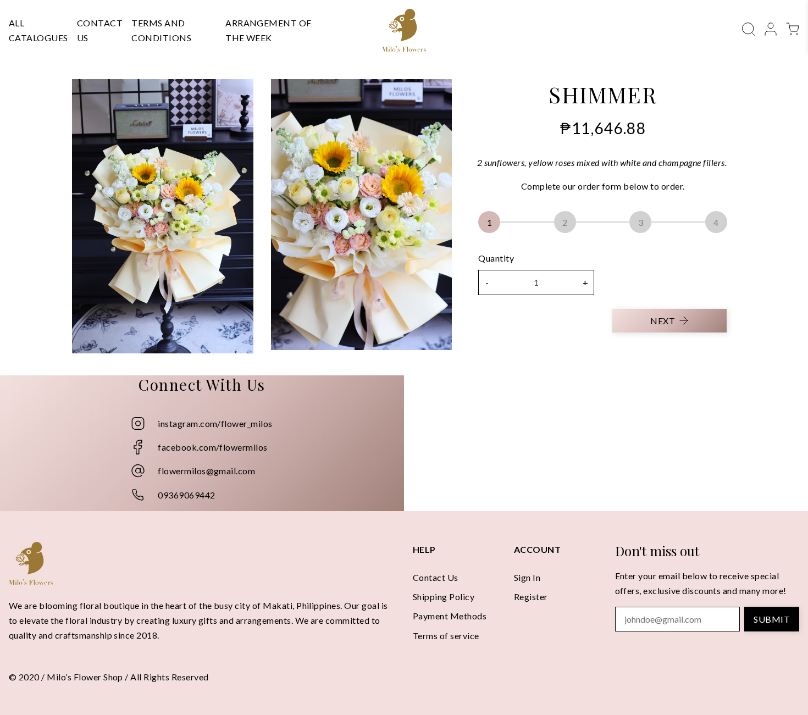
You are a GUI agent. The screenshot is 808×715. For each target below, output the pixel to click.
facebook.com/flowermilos (213, 447)
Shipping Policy (443, 596)
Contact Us (435, 577)
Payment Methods (449, 616)
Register (531, 596)
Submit (772, 619)
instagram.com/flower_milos (215, 423)
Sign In (527, 577)
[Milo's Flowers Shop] (404, 30)
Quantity (496, 258)
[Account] (770, 28)
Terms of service (446, 635)
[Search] (748, 28)
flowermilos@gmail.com (206, 470)
